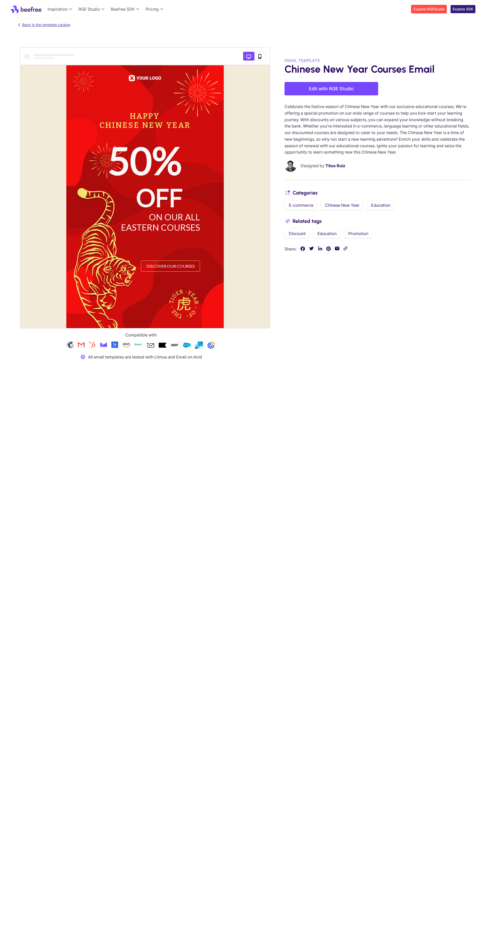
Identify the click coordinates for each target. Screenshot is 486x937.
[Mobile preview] (260, 56)
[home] (26, 9)
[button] (61, 9)
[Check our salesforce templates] (187, 346)
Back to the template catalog (46, 25)
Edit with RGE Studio (331, 88)
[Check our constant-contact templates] (211, 346)
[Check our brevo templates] (138, 346)
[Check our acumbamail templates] (150, 346)
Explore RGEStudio (429, 9)
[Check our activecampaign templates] (114, 346)
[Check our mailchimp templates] (70, 346)
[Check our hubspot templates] (92, 346)
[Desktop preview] (248, 56)
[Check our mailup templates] (175, 346)
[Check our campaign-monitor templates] (103, 346)
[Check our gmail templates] (81, 346)
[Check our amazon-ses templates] (126, 346)
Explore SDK (463, 9)
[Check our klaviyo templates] (162, 346)
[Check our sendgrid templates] (199, 346)
